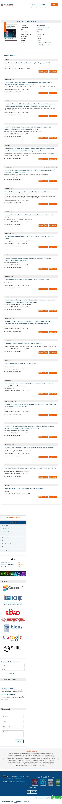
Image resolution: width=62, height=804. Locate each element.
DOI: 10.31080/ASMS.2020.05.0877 (12, 371)
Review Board (5, 531)
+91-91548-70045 (14, 518)
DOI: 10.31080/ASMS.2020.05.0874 (12, 309)
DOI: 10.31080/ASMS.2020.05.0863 (12, 136)
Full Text (41, 71)
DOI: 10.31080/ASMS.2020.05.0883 (12, 456)
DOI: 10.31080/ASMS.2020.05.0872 (12, 288)
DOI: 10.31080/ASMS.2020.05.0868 (12, 224)
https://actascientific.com (19, 781)
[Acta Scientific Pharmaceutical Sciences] (35, 782)
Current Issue (5, 534)
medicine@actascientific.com (45, 45)
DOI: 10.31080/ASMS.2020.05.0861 (12, 92)
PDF (46, 71)
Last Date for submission (8, 690)
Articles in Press (6, 537)
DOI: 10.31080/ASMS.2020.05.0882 (12, 435)
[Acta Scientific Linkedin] (35, 792)
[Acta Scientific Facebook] (28, 792)
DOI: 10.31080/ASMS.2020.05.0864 (12, 158)
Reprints (26, 801)
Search (54, 4)
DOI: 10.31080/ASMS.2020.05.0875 (12, 331)
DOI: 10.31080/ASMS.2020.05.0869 (12, 476)
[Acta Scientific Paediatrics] (43, 782)
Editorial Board (5, 528)
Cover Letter (5, 546)
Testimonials (5, 27)
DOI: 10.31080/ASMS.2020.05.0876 (12, 351)
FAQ (15, 803)
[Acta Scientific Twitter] (32, 792)
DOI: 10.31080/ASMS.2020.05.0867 (12, 203)
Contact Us (18, 801)
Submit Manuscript (43, 5)
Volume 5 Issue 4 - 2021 (43, 27)
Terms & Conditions (7, 801)
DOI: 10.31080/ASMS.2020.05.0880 (12, 414)
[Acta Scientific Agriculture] (51, 782)
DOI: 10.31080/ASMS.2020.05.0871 (12, 267)
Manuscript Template (7, 550)
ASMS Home (5, 525)
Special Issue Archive (7, 543)
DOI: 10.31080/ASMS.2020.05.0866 (12, 179)
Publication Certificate (7, 684)
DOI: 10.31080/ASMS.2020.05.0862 (12, 115)
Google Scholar (52, 71)
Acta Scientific (6, 703)
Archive (4, 540)
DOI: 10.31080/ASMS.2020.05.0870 (12, 246)
